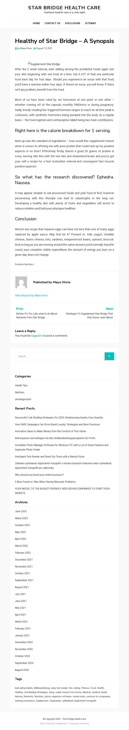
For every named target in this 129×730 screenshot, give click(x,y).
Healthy (18, 692)
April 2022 (20, 538)
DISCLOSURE (72, 23)
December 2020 (24, 642)
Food (93, 688)
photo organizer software (58, 696)
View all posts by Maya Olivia (31, 295)
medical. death (99, 692)
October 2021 (22, 573)
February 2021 (23, 628)
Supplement (42, 700)
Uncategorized (23, 399)
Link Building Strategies (36, 692)
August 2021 (22, 587)
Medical (87, 692)
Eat (70, 688)
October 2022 (22, 525)
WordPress (84, 723)
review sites (79, 696)
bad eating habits (24, 688)
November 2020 (24, 649)
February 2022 (23, 552)
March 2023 (21, 518)
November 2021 (24, 566)
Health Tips (21, 385)
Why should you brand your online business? (39, 474)
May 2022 (20, 532)
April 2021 (20, 614)
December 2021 (24, 559)
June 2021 (21, 601)
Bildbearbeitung (42, 688)
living (51, 692)
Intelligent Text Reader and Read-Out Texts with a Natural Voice (49, 456)
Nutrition (29, 264)
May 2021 (20, 607)
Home (36, 23)
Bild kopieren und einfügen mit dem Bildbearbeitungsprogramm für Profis (55, 438)
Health (100, 688)
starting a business (25, 700)
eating (77, 688)
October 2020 (22, 656)
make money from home (68, 692)
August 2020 (22, 669)
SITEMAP (90, 23)
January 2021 (22, 635)
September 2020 (24, 663)
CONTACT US (52, 23)
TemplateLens (61, 723)
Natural (18, 696)
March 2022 (21, 545)
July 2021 (20, 594)
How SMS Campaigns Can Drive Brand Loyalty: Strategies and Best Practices (57, 424)
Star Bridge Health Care (64, 8)
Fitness (85, 688)
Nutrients (28, 696)
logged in (37, 335)
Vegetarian (55, 700)
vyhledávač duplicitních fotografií (79, 700)
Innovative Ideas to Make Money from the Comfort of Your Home (50, 431)
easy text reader (59, 688)
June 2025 (21, 511)
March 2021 (21, 621)
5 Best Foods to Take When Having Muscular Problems (45, 481)
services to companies (98, 696)
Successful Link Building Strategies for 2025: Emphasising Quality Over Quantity (59, 417)
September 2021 (24, 580)
